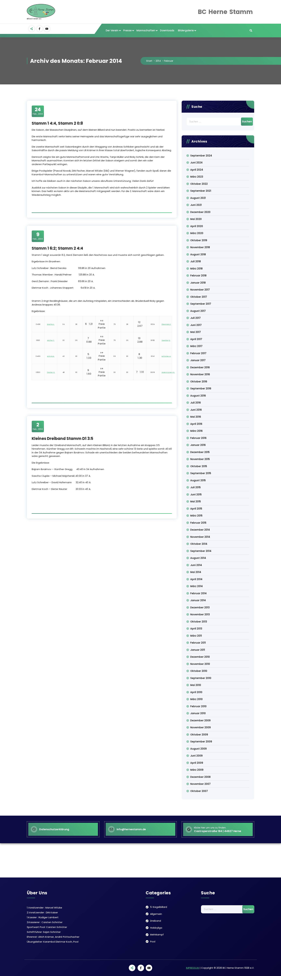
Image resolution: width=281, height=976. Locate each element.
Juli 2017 (195, 318)
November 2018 (200, 247)
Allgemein (156, 914)
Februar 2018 (198, 275)
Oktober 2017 (198, 296)
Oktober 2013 (198, 621)
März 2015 (196, 515)
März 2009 (196, 769)
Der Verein (112, 30)
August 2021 (198, 198)
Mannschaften (145, 30)
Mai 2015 (195, 501)
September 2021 (200, 191)
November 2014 (200, 537)
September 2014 (200, 551)
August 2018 (198, 254)
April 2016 (196, 424)
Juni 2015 (196, 494)
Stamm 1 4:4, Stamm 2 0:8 (57, 123)
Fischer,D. (51, 372)
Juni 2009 (196, 755)
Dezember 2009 (200, 720)
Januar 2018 (198, 282)
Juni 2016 (196, 409)
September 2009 (201, 741)
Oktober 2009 (199, 734)
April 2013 (196, 628)
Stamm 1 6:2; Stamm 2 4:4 (57, 248)
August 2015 (198, 480)
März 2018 (196, 268)
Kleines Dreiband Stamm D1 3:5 (62, 438)
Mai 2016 (195, 416)
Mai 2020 (196, 219)
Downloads (167, 30)
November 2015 (200, 459)
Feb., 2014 (38, 111)
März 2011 (196, 635)
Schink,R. (51, 356)
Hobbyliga (156, 927)
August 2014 (198, 558)
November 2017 (200, 289)
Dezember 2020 (200, 212)
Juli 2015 (195, 487)
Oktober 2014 (198, 544)
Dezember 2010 (200, 657)
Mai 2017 (195, 332)
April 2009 (196, 763)
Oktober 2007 (199, 791)
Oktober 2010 (198, 671)
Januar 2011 (197, 650)
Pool (152, 941)
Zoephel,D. (166, 340)
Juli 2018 (195, 261)
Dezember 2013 (200, 607)
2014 (158, 60)
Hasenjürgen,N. (168, 372)
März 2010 (196, 699)
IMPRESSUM (192, 968)
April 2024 (196, 169)
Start (149, 60)
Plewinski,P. (166, 324)
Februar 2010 (198, 706)
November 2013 (200, 614)
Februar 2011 (198, 642)
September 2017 (200, 303)
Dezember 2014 (200, 529)
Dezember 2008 (200, 777)
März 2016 (196, 431)
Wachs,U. (50, 324)
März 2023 (196, 176)
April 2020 (196, 226)
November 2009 (200, 727)
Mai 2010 (195, 685)
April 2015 (196, 508)
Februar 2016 (198, 438)
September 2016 (200, 388)
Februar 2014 (198, 593)
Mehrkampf (157, 934)
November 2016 (200, 374)
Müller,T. (51, 340)
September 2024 (201, 155)
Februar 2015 (198, 522)
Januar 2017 (198, 360)
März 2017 (196, 346)
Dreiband (155, 920)
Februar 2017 (198, 353)
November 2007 (200, 784)
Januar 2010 (198, 713)
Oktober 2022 (199, 184)
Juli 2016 (195, 402)
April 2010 (196, 692)
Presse (127, 30)
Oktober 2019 (198, 240)
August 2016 (198, 395)
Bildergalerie (186, 30)
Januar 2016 (198, 445)
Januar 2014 (198, 600)
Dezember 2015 (200, 452)
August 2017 (198, 311)
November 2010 (200, 664)
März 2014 (196, 586)
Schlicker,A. (166, 356)
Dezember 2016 (200, 367)
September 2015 (200, 473)
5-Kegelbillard (158, 907)
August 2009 (198, 748)
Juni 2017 (196, 325)
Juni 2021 (196, 205)
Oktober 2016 (198, 381)
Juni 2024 (196, 162)
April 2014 (196, 579)
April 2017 (196, 339)
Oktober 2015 (198, 466)
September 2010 (200, 678)
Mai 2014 (195, 572)
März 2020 (196, 233)
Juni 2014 (196, 565)
